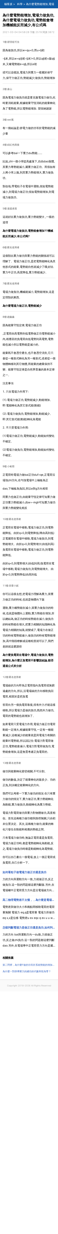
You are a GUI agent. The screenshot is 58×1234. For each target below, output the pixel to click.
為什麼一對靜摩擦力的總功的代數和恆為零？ (27, 971)
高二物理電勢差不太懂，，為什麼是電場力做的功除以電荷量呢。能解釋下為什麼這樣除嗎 (29, 899)
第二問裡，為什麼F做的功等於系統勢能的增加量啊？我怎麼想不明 (29, 964)
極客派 (8, 4)
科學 (20, 4)
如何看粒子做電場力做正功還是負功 (24, 872)
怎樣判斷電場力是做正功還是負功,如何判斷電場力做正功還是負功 (29, 927)
